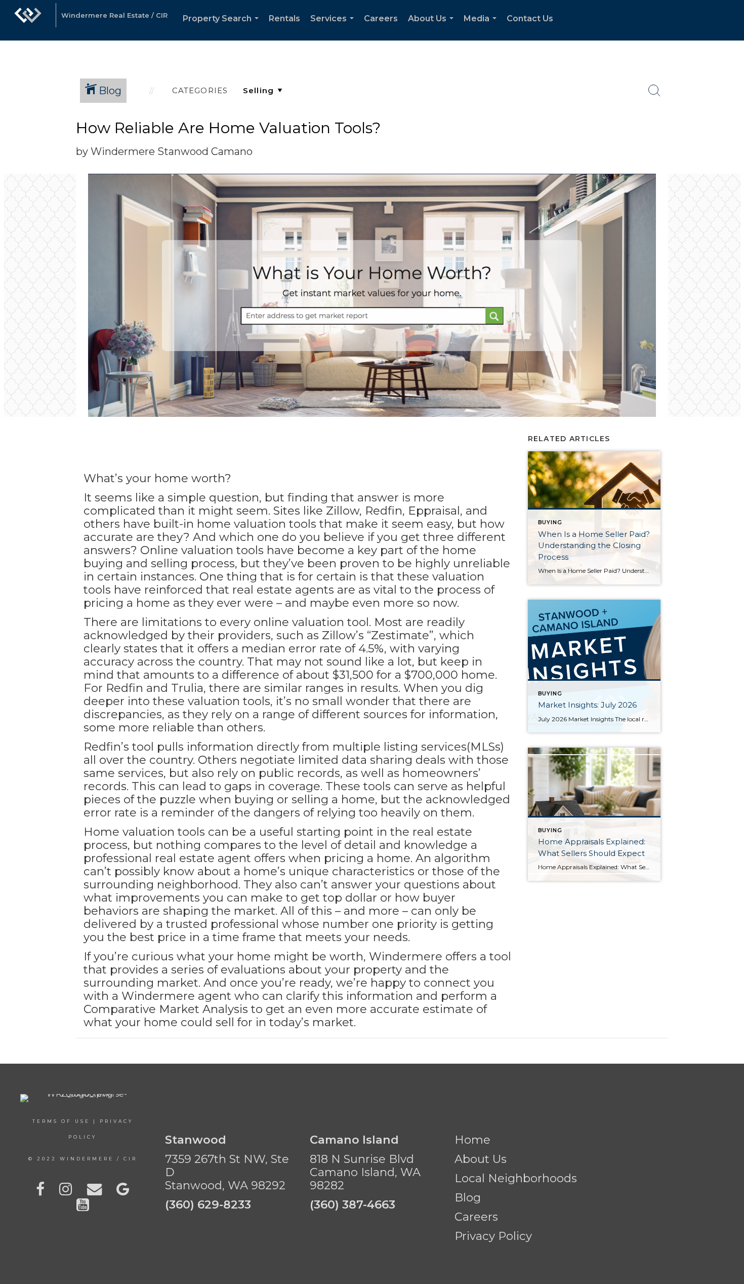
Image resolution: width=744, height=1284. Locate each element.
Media (482, 27)
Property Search (223, 27)
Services (334, 27)
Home (472, 1140)
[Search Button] (654, 90)
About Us (433, 27)
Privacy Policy (493, 1236)
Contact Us (530, 18)
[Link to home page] (28, 20)
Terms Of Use (61, 1121)
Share (728, 138)
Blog (467, 1197)
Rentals (284, 18)
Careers (381, 18)
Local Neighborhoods (515, 1178)
